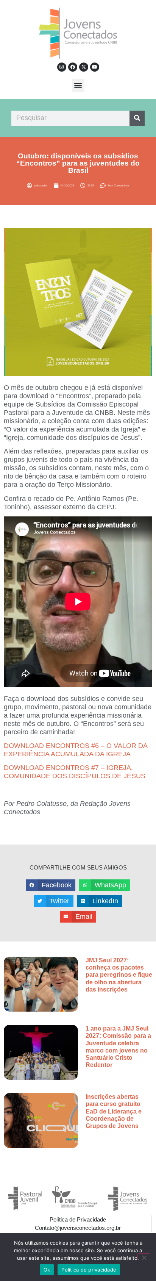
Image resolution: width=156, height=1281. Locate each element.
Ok (47, 1270)
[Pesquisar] (137, 118)
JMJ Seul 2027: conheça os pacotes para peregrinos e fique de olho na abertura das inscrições (119, 975)
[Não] (143, 1256)
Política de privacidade (88, 1270)
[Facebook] (72, 67)
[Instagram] (61, 67)
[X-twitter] (83, 67)
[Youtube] (94, 67)
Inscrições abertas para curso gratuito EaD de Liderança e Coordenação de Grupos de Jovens (114, 1111)
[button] (78, 85)
